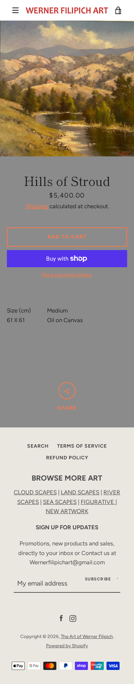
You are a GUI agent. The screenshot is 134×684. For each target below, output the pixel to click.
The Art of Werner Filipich (87, 636)
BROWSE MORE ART (67, 477)
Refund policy (67, 458)
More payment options (67, 275)
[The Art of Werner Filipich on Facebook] (61, 617)
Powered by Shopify (67, 645)
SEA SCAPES (60, 501)
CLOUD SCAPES (35, 492)
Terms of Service (82, 446)
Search (38, 446)
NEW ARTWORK (67, 511)
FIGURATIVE (98, 501)
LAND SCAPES (80, 492)
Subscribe (98, 579)
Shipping (36, 206)
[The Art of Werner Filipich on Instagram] (72, 617)
